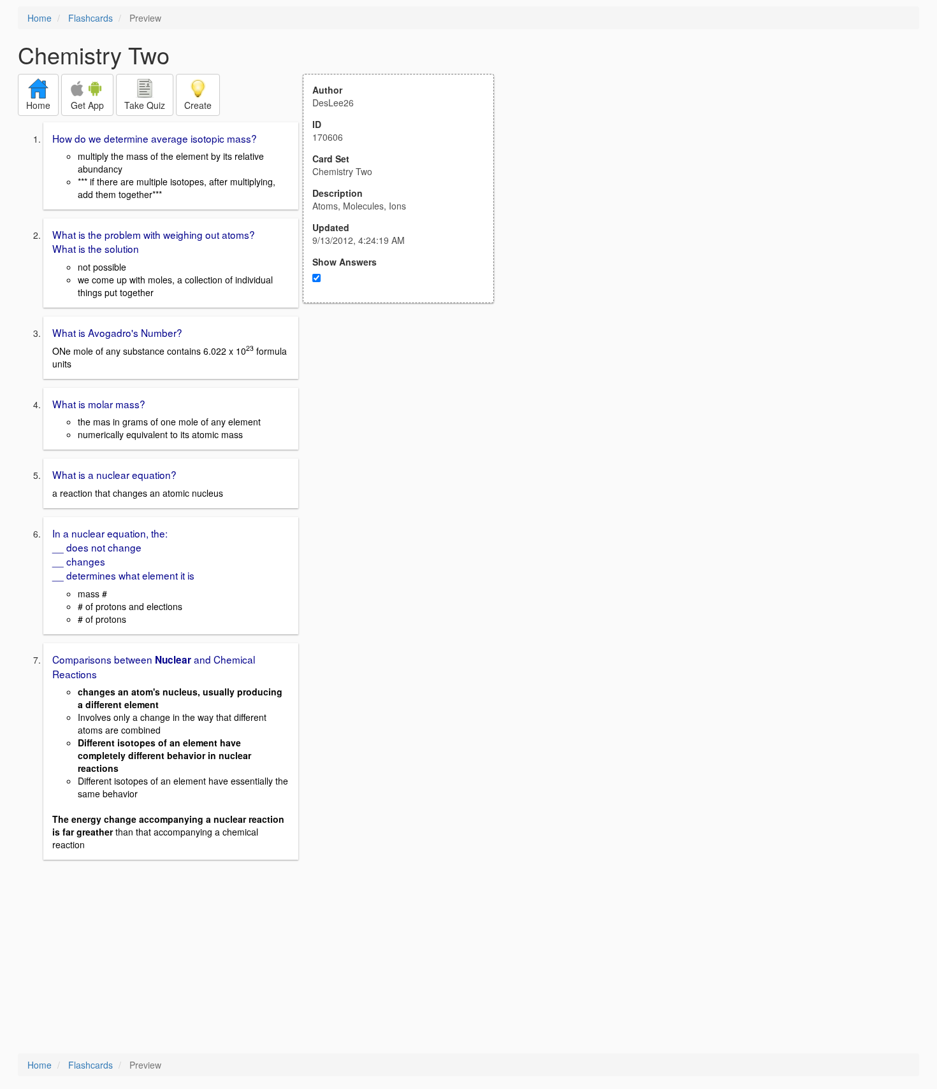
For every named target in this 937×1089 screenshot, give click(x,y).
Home (39, 17)
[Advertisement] (405, 428)
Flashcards (90, 17)
